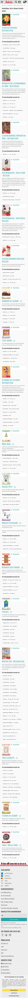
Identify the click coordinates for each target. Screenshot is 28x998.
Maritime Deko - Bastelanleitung (13, 661)
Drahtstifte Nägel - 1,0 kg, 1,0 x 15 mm (10, 642)
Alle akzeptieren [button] (14, 990)
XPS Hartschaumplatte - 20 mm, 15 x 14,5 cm (11, 729)
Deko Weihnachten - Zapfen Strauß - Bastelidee (13, 174)
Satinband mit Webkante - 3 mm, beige (10, 722)
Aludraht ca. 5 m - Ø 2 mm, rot (9, 103)
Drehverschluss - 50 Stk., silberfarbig (10, 797)
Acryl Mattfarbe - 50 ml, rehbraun (9, 695)
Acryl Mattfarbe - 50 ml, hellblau (9, 685)
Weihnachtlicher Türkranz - (11, 567)
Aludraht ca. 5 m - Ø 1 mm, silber (9, 64)
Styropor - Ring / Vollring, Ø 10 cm (9, 739)
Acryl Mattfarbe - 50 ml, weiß (8, 629)
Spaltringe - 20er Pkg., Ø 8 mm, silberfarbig (11, 501)
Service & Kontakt (6, 895)
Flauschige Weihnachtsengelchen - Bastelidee (13, 260)
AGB (2, 953)
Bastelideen (6, 970)
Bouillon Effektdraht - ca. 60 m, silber (10, 458)
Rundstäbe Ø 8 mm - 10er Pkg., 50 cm (10, 732)
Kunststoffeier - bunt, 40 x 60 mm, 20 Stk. (11, 408)
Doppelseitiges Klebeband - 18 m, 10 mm (11, 712)
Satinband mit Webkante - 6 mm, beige (10, 586)
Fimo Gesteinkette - (9, 757)
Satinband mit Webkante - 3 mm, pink (10, 418)
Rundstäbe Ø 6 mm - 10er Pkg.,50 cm (10, 358)
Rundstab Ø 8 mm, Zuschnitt (8, 196)
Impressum (4, 950)
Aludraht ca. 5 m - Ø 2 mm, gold (9, 100)
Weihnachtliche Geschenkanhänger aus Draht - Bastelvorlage (14, 85)
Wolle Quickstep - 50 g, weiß (8, 272)
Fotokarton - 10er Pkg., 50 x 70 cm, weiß (11, 699)
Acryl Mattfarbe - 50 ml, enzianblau (10, 626)
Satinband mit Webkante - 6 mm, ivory (10, 113)
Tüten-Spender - (7, 340)
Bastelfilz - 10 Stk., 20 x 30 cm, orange (10, 54)
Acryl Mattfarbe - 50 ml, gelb (8, 632)
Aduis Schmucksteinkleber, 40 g (9, 736)
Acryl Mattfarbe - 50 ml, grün (8, 636)
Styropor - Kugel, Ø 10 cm (8, 726)
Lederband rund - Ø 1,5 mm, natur (9, 780)
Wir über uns (4, 943)
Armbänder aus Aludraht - (11, 300)
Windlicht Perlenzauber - (10, 522)
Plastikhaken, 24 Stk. (7, 415)
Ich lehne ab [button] (14, 993)
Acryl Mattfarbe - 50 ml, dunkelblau (10, 692)
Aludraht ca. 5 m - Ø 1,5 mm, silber (9, 583)
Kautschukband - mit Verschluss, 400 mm (11, 504)
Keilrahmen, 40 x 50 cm (7, 675)
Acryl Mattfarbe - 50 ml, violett (9, 361)
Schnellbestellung (6, 892)
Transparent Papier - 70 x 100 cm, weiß (10, 702)
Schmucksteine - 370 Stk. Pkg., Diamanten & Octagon (13, 58)
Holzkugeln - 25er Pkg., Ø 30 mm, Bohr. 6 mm (12, 279)
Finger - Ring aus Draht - (10, 845)
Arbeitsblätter (6, 973)
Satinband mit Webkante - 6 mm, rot (10, 590)
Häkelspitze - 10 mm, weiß (8, 425)
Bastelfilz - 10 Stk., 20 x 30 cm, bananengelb (11, 51)
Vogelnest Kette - (8, 486)
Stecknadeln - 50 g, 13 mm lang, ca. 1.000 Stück (12, 719)
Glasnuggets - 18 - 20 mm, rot (8, 322)
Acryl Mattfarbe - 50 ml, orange (9, 48)
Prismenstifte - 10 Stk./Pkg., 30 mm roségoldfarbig (13, 110)
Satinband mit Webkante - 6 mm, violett (11, 354)
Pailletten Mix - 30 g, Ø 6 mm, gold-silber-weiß (12, 548)
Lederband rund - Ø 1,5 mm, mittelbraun (11, 783)
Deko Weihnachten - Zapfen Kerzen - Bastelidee (14, 219)
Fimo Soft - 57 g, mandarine (8, 773)
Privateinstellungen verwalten (9, 908)
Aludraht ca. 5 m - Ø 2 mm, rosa (9, 398)
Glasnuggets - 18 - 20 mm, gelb (9, 318)
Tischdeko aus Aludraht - (10, 815)
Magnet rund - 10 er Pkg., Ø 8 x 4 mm (10, 709)
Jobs (2, 946)
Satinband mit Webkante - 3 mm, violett (11, 422)
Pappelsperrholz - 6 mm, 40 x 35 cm (10, 622)
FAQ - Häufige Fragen (7, 902)
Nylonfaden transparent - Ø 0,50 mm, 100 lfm (12, 464)
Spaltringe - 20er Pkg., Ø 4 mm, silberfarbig (11, 793)
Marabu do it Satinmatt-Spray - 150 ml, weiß (11, 199)
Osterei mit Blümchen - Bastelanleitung (10, 29)
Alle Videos (6, 967)
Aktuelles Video (7, 963)
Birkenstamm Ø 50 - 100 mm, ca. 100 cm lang (12, 236)
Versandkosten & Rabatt (7, 899)
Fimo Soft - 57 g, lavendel (8, 770)
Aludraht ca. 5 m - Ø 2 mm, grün (9, 107)
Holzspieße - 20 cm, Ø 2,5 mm (8, 61)
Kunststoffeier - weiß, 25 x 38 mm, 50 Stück (11, 44)
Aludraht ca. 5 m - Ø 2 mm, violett (9, 351)
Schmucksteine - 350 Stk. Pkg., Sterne (10, 461)
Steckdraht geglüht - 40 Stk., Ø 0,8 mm (10, 790)
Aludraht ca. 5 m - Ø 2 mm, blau (9, 639)
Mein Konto (4, 905)
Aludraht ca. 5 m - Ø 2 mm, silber (9, 468)
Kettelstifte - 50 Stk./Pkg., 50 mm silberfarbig (12, 787)
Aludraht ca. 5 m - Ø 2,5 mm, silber (9, 826)
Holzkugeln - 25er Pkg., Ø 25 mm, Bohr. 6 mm (12, 580)
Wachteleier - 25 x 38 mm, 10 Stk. (9, 412)
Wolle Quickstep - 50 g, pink (8, 275)
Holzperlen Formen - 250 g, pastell (9, 405)
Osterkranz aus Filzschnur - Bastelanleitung (11, 381)
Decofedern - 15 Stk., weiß (8, 117)
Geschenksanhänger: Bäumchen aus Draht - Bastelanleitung (14, 137)
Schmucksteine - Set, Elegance (9, 593)
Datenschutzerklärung (7, 956)
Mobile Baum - (7, 443)
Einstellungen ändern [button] (14, 995)
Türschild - (6, 611)
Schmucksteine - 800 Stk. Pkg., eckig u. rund (11, 705)
